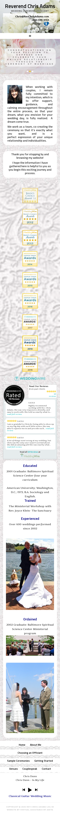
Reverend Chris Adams (30, 6)
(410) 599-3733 (40, 19)
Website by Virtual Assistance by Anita (30, 810)
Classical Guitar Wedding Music (30, 796)
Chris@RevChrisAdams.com (32, 16)
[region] (30, 21)
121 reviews (52, 395)
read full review (14, 414)
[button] (27, 71)
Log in (50, 807)
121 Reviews (33, 452)
